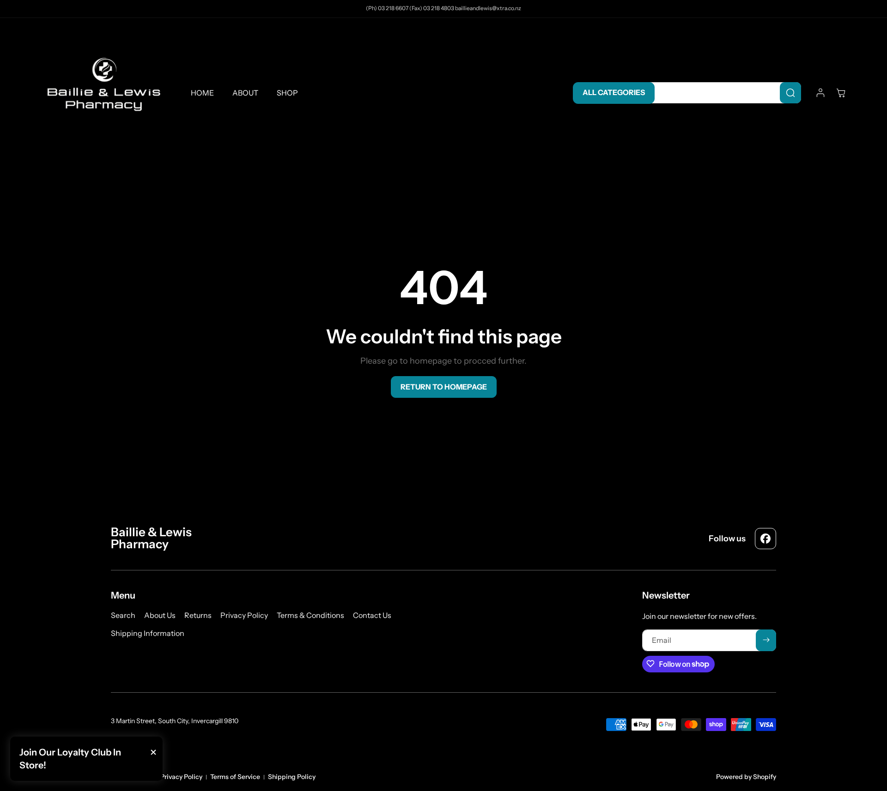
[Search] (790, 92)
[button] (841, 93)
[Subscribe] (766, 640)
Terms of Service (235, 777)
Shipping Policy (292, 777)
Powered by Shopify (746, 777)
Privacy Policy (181, 777)
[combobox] (723, 93)
